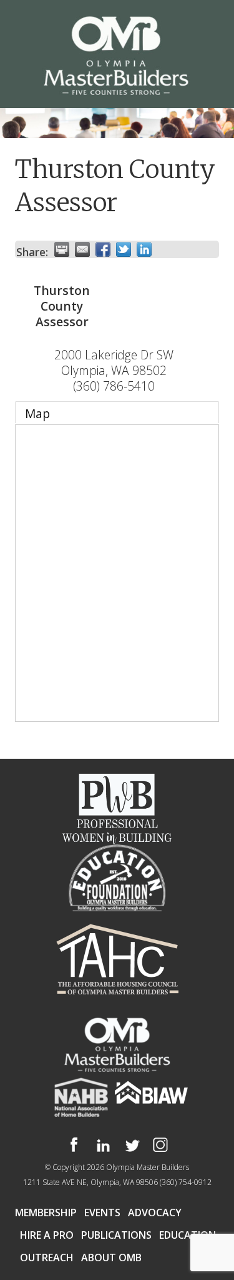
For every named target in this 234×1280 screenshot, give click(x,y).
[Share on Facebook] (102, 249)
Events (102, 1212)
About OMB (111, 1257)
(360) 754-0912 (186, 1182)
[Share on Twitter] (123, 249)
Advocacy (155, 1212)
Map (37, 413)
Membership (46, 1212)
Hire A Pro (47, 1235)
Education (187, 1235)
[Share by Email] (82, 249)
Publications (116, 1235)
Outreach (47, 1257)
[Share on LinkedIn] (144, 249)
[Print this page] (61, 249)
